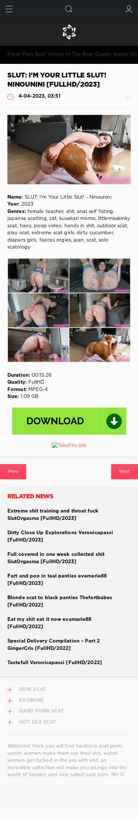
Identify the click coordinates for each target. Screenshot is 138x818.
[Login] (129, 9)
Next (124, 472)
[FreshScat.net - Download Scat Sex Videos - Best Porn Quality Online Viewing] (69, 32)
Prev (13, 472)
